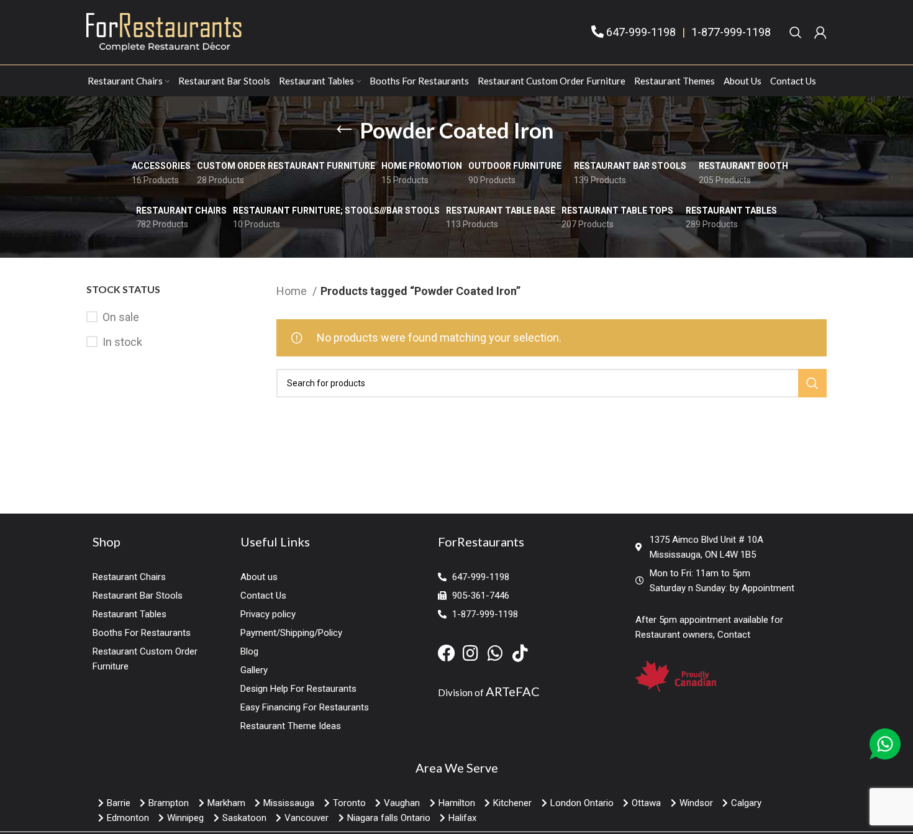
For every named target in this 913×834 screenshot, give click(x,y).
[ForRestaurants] (164, 31)
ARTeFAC (513, 691)
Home (292, 290)
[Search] (795, 32)
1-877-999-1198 (731, 32)
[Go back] (344, 129)
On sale (120, 317)
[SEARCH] (812, 383)
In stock (122, 341)
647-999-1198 (641, 32)
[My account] (820, 32)
